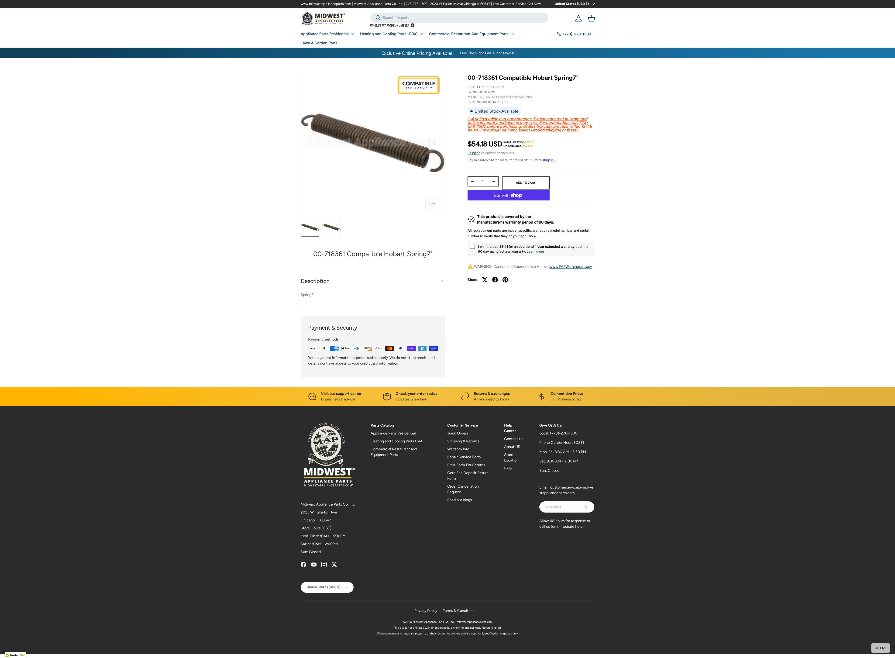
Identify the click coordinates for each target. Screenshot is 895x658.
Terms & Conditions (459, 610)
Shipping (474, 153)
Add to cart (526, 182)
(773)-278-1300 (563, 433)
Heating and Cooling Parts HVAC (389, 33)
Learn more (535, 251)
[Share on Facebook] (495, 280)
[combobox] (459, 18)
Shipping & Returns (463, 441)
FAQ (508, 468)
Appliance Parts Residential (325, 33)
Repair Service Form (464, 457)
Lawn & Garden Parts (319, 43)
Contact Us (513, 439)
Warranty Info (458, 449)
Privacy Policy (425, 610)
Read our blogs (459, 500)
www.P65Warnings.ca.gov (570, 266)
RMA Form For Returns (466, 465)
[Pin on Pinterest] (505, 280)
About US (512, 446)
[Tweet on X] (485, 280)
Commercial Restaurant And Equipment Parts (469, 33)
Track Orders (457, 433)
